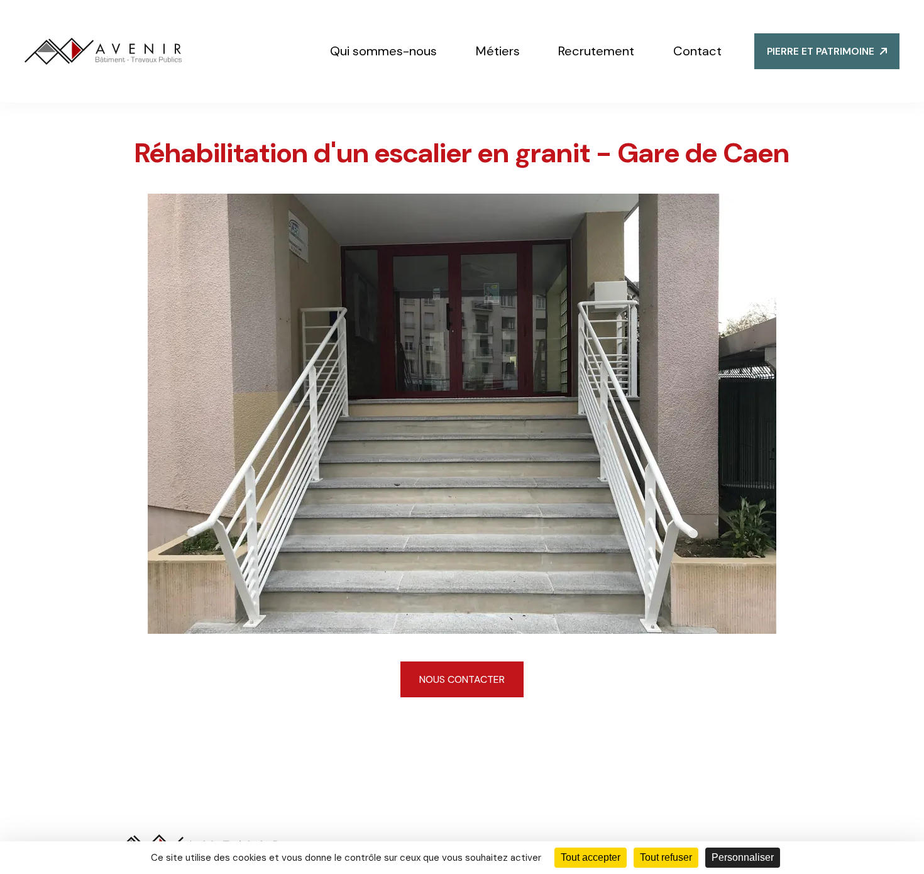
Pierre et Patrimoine (820, 51)
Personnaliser (743, 857)
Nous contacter (462, 679)
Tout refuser (666, 857)
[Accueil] (103, 51)
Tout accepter (590, 857)
